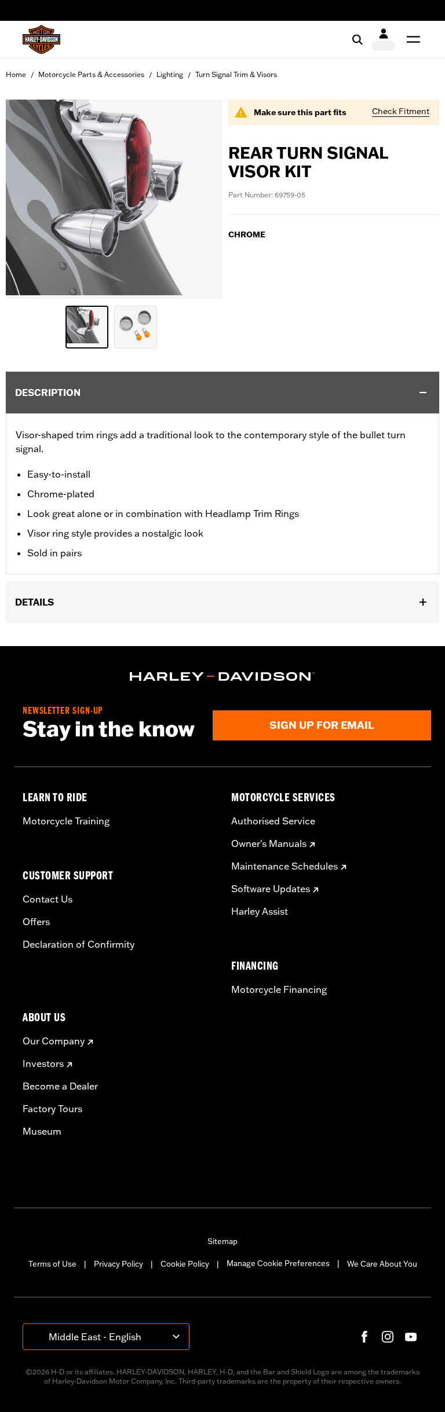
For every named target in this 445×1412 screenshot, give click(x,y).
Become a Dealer (60, 1086)
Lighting (169, 74)
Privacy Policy (118, 1263)
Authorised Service (273, 821)
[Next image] (199, 199)
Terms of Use (52, 1263)
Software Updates (270, 888)
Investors (43, 1063)
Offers (36, 921)
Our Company (54, 1041)
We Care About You (382, 1263)
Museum (42, 1131)
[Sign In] (383, 39)
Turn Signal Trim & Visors (236, 74)
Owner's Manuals (269, 843)
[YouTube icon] (411, 1337)
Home (16, 74)
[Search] (357, 39)
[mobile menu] (410, 39)
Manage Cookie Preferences (278, 1263)
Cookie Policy (185, 1263)
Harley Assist (259, 911)
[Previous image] (29, 199)
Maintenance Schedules (284, 866)
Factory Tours (52, 1108)
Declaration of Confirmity (78, 944)
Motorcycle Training (66, 821)
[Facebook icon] (364, 1337)
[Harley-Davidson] (222, 676)
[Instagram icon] (388, 1337)
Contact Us (47, 899)
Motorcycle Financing (279, 989)
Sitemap (222, 1241)
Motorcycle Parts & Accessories (91, 74)
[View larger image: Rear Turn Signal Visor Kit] (114, 197)
